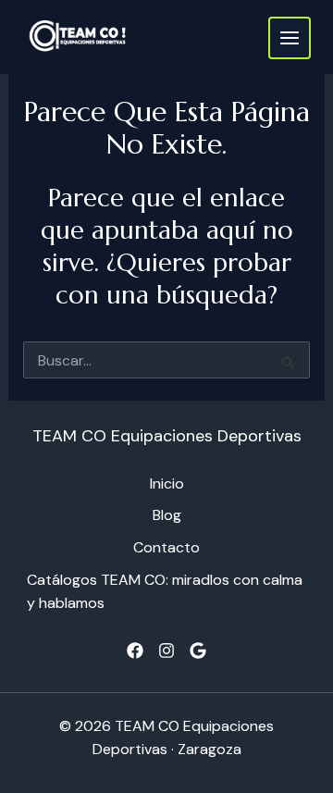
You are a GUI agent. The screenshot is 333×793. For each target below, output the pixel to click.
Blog (167, 515)
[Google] (198, 650)
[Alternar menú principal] (289, 38)
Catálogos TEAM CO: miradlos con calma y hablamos (164, 591)
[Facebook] (135, 650)
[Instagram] (166, 650)
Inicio (167, 483)
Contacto (166, 547)
